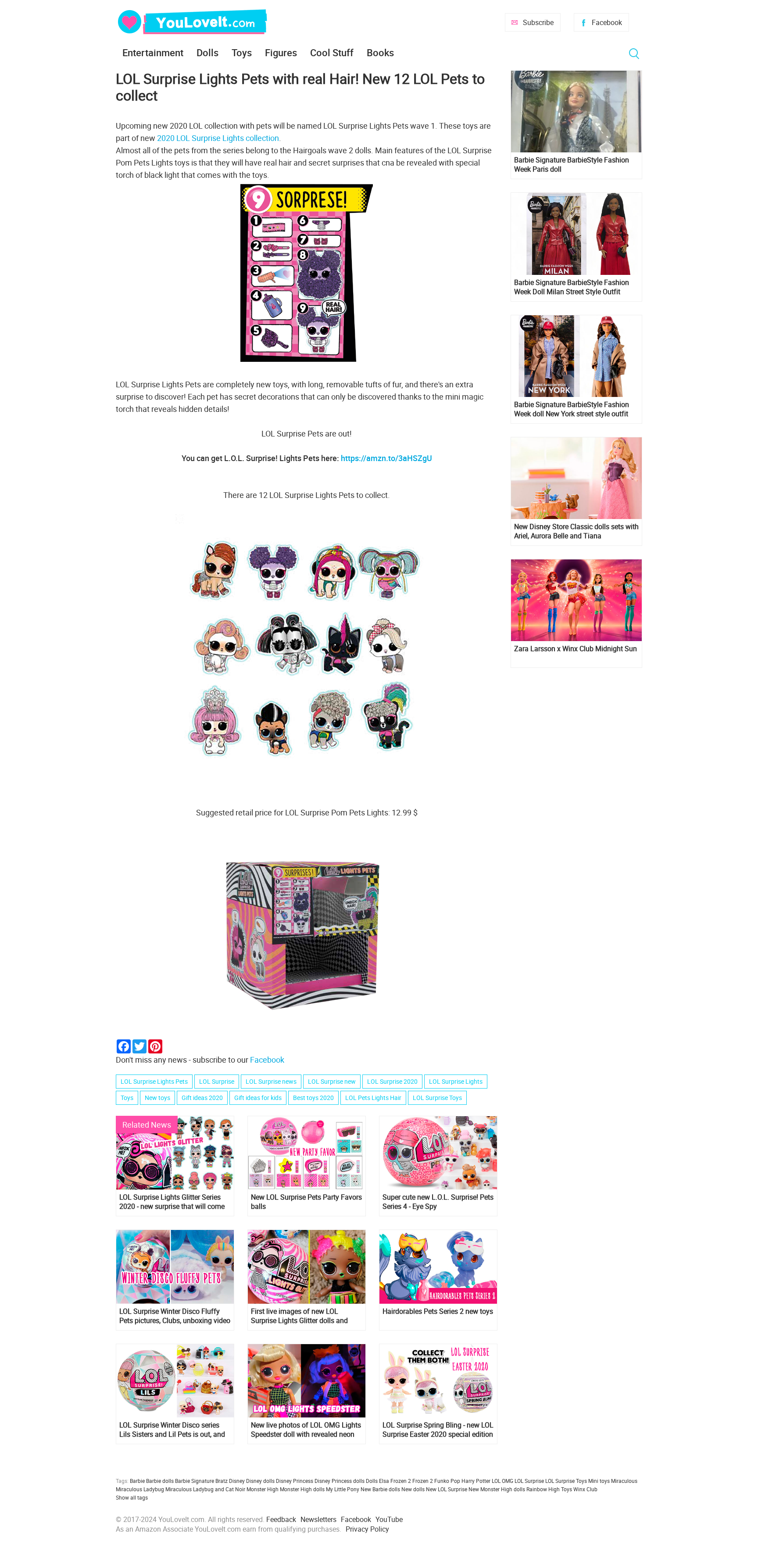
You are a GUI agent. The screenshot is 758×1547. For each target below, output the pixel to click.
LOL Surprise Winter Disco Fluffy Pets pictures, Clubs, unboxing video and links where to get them (174, 1316)
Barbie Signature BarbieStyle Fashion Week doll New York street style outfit (571, 409)
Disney (237, 1480)
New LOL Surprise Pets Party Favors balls (306, 1202)
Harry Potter (475, 1480)
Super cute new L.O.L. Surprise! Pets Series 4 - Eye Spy (438, 1202)
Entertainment (152, 52)
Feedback (281, 1519)
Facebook (607, 22)
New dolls (413, 1489)
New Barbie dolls (380, 1489)
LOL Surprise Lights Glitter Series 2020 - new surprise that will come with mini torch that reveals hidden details (172, 1202)
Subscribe (538, 22)
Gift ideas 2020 (202, 1097)
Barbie (137, 1480)
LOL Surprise (216, 1081)
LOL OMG (502, 1480)
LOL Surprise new (332, 1081)
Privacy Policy (367, 1529)
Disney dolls (260, 1480)
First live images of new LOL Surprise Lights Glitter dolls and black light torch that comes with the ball (301, 1316)
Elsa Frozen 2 (395, 1480)
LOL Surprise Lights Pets (154, 1081)
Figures (281, 52)
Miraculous (624, 1480)
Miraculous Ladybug (140, 1489)
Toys (242, 52)
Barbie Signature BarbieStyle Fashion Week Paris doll (571, 164)
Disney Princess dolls (340, 1480)
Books (380, 52)
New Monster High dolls (496, 1489)
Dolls (207, 52)
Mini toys (599, 1480)
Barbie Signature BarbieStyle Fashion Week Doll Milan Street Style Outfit (571, 287)
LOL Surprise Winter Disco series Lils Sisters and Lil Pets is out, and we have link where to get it (172, 1430)
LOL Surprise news (271, 1081)
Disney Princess (294, 1480)
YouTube (389, 1519)
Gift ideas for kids (258, 1097)
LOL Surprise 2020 (392, 1081)
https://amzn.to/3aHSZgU (386, 458)
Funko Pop (447, 1480)
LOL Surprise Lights (456, 1081)
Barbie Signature (194, 1480)
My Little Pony (342, 1489)
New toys (157, 1097)
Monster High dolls (302, 1489)
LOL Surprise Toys (437, 1097)
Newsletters (318, 1519)
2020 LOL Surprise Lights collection (217, 138)
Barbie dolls (160, 1480)
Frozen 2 (422, 1480)
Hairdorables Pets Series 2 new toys (438, 1311)
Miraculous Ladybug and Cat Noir (205, 1489)
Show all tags (132, 1497)
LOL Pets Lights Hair (373, 1097)
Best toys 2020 (313, 1097)
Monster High (263, 1489)
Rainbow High (543, 1489)
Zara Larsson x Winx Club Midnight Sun (575, 648)
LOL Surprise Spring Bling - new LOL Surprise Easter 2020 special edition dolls (438, 1430)
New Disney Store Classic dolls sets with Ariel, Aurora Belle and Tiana (576, 531)
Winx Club (585, 1489)
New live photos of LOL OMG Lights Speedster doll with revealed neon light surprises (306, 1430)
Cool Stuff (332, 52)
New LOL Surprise (446, 1489)
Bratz (221, 1480)
